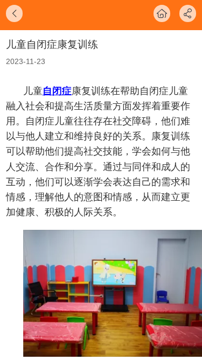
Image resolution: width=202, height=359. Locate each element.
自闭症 (57, 91)
